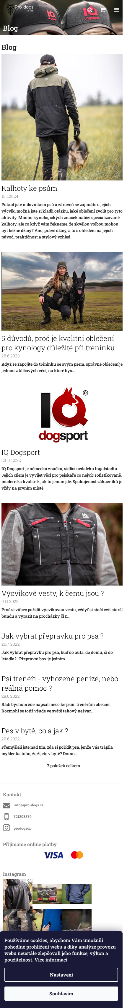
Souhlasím (61, 993)
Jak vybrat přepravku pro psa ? (52, 636)
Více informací (51, 959)
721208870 (23, 816)
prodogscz (22, 828)
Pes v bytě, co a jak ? (34, 730)
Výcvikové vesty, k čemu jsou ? (52, 593)
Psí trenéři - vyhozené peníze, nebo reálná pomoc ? (59, 683)
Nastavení (61, 974)
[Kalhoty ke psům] (63, 117)
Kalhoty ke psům (29, 188)
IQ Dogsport (20, 452)
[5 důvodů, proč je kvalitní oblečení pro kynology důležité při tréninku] (63, 291)
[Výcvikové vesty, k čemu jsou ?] (63, 544)
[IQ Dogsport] (63, 414)
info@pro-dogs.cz (28, 805)
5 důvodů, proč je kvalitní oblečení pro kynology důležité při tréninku (58, 343)
